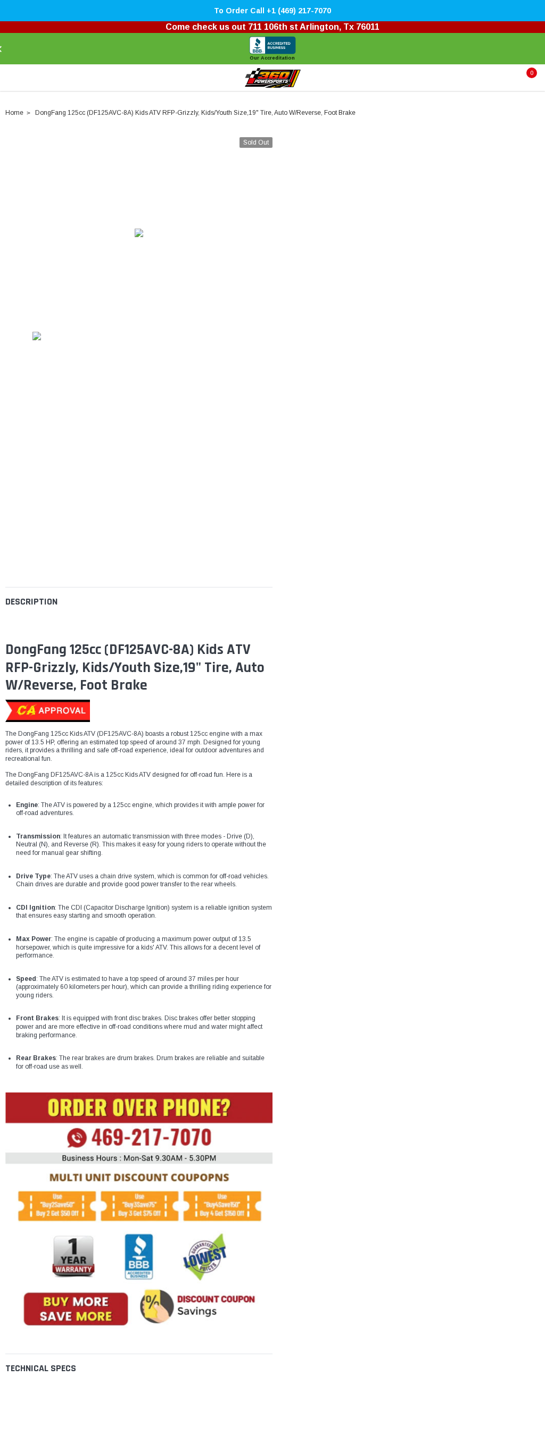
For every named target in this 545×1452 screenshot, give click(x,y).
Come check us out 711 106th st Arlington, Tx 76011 (272, 26)
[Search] (31, 78)
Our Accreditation (272, 58)
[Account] (500, 78)
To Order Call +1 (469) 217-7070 (272, 10)
